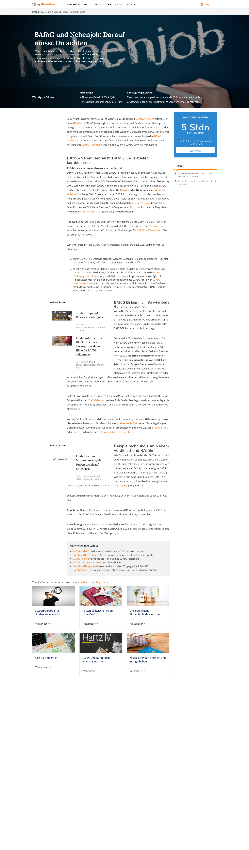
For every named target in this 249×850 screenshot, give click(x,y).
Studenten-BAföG (126, 423)
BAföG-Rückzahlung (116, 485)
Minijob (124, 190)
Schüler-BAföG (160, 427)
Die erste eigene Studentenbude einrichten (145, 612)
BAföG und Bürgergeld (85, 566)
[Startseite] (44, 4)
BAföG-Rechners (91, 144)
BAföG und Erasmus (90, 211)
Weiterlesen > (43, 623)
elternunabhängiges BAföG (115, 432)
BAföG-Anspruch (145, 118)
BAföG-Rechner (81, 558)
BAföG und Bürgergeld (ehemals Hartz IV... (96, 659)
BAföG (118, 4)
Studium (131, 4)
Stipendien (73, 4)
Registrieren (102, 582)
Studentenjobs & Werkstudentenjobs (89, 315)
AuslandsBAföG (142, 203)
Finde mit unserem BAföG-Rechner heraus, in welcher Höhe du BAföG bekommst (89, 346)
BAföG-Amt (79, 123)
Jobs (108, 4)
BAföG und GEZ (81, 551)
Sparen (97, 4)
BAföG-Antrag (96, 400)
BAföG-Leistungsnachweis (87, 562)
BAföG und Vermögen (149, 230)
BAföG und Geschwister (86, 555)
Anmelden (83, 582)
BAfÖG (35, 12)
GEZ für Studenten (46, 657)
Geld (86, 4)
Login (208, 4)
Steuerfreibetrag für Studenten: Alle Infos (47, 612)
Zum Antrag (195, 150)
